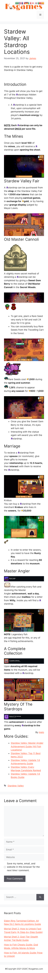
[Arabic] (17, 3)
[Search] (40, 897)
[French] (23, 3)
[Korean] (36, 3)
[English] (20, 3)
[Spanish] (42, 3)
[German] (26, 3)
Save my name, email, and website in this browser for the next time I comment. (23, 867)
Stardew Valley (16, 785)
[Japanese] (33, 3)
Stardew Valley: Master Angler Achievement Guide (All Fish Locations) (27, 746)
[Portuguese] (39, 3)
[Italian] (29, 3)
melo (41, 732)
